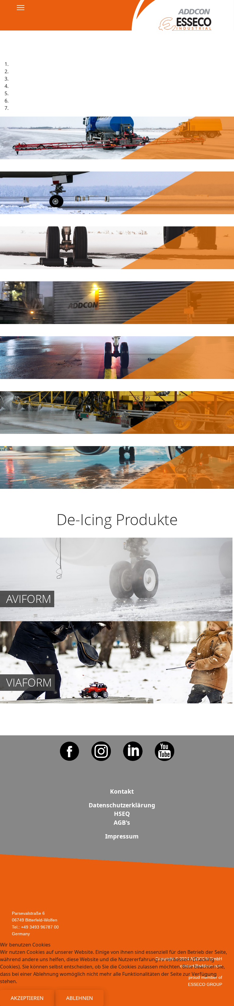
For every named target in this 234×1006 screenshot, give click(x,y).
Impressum (122, 42)
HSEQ (122, 813)
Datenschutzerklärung (122, 805)
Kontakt (122, 791)
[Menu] (20, 7)
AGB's (122, 30)
